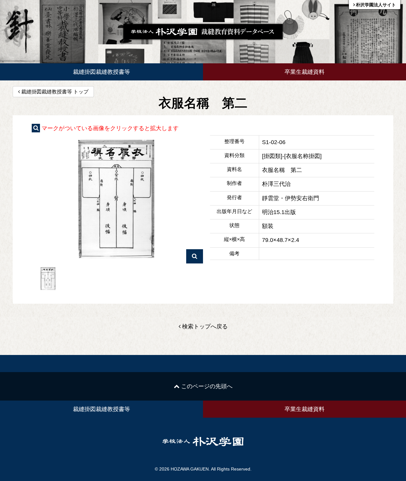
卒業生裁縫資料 (304, 72)
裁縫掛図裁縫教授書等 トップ (54, 91)
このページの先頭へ (206, 386)
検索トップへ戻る (204, 326)
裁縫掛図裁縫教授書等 (101, 72)
